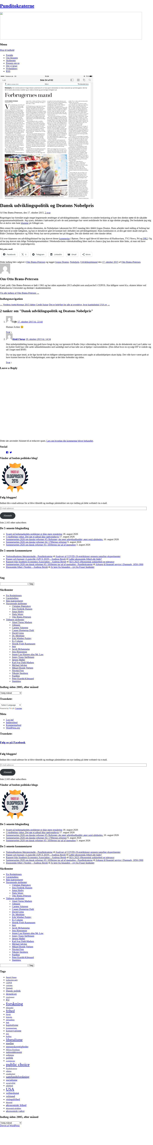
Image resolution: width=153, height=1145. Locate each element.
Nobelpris (74, 262)
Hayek (8, 1014)
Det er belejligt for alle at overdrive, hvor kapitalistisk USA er (79, 304)
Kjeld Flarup (19, 339)
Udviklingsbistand (89, 262)
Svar (8, 332)
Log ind (9, 720)
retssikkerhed (10, 1074)
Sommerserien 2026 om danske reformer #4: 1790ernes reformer (36, 542)
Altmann (16, 625)
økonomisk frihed (16, 1105)
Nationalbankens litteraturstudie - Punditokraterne (29, 556)
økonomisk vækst (15, 1111)
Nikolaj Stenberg (20, 673)
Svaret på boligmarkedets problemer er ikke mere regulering (34, 534)
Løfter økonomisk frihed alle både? (85, 559)
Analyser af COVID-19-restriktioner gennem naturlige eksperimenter (87, 556)
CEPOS (9, 983)
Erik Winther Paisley (21, 638)
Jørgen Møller (18, 660)
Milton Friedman (13, 1050)
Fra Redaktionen (14, 595)
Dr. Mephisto (18, 635)
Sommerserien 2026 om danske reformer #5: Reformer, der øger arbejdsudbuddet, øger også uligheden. (54, 539)
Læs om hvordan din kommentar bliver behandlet (69, 441)
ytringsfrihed (13, 1099)
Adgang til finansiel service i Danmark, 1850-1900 (119, 564)
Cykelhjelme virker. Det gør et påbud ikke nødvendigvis (32, 536)
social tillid (10, 1083)
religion (8, 1071)
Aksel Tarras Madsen (22, 622)
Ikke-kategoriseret (14, 601)
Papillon (16, 676)
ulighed (9, 1085)
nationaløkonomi (14, 1052)
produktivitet (10, 1061)
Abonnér (7, 515)
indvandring (10, 1020)
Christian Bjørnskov (21, 606)
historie (9, 1017)
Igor (14, 646)
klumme (25, 223)
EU (8, 999)
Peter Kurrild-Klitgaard (23, 678)
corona (9, 985)
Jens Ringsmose (19, 652)
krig (7, 1034)
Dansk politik (13, 990)
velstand (10, 1096)
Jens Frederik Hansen (22, 609)
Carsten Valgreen (20, 627)
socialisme (11, 1079)
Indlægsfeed (11, 722)
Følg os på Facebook (12, 742)
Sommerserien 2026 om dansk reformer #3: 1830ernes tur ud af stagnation (41, 544)
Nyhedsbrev (11, 68)
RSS (8, 71)
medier (10, 1043)
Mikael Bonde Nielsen (22, 668)
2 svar (48, 212)
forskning (14, 1003)
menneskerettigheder (17, 1046)
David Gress (18, 633)
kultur (9, 1036)
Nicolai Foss (18, 670)
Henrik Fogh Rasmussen (23, 643)
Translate (18, 708)
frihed (10, 1011)
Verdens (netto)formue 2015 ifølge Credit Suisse (24, 304)
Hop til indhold (7, 50)
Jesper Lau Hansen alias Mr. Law (27, 654)
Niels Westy (17, 614)
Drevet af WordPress (10, 1125)
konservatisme (13, 1030)
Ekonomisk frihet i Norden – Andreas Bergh (27, 567)
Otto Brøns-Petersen (35, 262)
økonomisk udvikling (13, 1108)
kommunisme (11, 1028)
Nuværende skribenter (16, 603)
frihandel (9, 1008)
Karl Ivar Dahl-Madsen (23, 662)
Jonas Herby (18, 611)
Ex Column (17, 641)
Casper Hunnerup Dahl (23, 630)
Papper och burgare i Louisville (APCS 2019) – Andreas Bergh (36, 559)
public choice (18, 1064)
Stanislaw (16, 681)
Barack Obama (11, 977)
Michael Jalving (19, 665)
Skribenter (11, 60)
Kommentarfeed (13, 725)
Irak (7, 1022)
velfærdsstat (12, 1093)
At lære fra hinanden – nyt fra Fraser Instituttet (72, 567)
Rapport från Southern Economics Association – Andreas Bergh (36, 561)
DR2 (145, 238)
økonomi (9, 1102)
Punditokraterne (17, 5)
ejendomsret (10, 997)
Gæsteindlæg (12, 598)
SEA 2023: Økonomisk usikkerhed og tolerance (91, 561)
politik (9, 1057)
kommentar (64, 238)
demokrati (11, 993)
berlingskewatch (11, 980)
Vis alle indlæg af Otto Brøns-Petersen (19, 293)
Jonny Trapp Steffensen (23, 657)
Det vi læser (11, 66)
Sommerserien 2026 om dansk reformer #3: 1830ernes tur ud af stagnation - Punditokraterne (49, 564)
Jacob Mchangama (21, 649)
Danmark (9, 988)
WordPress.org (13, 728)
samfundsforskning (17, 1076)
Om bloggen (12, 58)
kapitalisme (12, 1025)
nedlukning (10, 1055)
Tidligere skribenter (15, 619)
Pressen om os (12, 63)
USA (10, 1089)
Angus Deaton (62, 262)
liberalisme (14, 1040)
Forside (9, 55)
